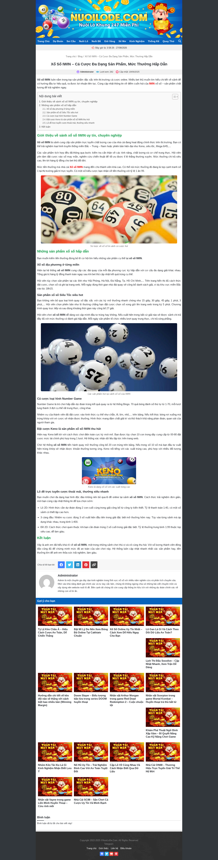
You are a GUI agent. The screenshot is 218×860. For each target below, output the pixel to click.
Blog (80, 56)
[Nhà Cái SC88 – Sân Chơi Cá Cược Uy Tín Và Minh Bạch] (91, 786)
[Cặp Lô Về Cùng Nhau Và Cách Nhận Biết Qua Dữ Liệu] (127, 752)
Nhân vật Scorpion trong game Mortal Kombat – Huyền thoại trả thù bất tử (161, 698)
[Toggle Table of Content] (173, 97)
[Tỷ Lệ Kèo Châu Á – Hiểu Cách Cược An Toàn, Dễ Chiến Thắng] (55, 616)
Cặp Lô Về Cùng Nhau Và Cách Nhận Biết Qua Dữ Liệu (125, 768)
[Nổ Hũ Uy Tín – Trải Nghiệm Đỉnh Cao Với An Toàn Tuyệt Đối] (91, 752)
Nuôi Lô (83, 41)
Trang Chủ (43, 41)
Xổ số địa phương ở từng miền (60, 109)
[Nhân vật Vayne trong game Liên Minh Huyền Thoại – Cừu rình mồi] (55, 786)
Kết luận (46, 126)
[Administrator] (46, 581)
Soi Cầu (71, 41)
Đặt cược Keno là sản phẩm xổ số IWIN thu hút (67, 119)
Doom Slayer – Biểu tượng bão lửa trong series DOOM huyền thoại (90, 698)
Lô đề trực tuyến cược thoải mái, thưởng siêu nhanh (70, 123)
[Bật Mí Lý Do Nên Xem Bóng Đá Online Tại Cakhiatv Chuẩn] (91, 616)
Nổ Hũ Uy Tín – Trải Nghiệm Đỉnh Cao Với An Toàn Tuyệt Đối (90, 768)
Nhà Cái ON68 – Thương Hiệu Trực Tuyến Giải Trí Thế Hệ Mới (163, 768)
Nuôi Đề (96, 41)
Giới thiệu (103, 848)
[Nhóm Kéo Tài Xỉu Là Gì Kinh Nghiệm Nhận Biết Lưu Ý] (55, 752)
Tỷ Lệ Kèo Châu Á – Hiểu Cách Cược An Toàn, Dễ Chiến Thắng (53, 632)
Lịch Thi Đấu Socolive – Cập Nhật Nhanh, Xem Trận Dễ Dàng (162, 664)
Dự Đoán (58, 41)
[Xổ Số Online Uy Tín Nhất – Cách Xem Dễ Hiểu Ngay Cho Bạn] (127, 616)
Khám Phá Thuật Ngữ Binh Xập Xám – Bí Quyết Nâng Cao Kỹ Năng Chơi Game (162, 733)
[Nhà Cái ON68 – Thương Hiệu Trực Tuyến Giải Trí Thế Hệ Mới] (163, 752)
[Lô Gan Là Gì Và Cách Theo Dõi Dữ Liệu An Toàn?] (163, 616)
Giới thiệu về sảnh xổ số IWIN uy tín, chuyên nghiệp (69, 101)
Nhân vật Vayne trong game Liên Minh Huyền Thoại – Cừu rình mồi (54, 803)
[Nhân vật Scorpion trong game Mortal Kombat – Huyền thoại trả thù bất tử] (163, 682)
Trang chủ (71, 56)
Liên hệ (114, 848)
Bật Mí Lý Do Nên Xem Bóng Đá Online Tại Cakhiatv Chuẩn (91, 632)
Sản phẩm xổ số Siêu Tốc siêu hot (62, 112)
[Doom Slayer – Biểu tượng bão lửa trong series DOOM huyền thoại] (91, 682)
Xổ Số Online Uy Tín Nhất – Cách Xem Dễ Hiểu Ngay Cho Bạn (126, 632)
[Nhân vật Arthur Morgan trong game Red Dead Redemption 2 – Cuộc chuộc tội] (127, 682)
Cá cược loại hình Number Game (61, 116)
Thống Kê (153, 41)
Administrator (68, 575)
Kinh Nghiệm (136, 41)
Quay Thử (168, 41)
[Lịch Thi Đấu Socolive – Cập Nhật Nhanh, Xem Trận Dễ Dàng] (163, 647)
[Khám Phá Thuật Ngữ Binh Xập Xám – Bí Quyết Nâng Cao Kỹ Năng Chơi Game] (163, 717)
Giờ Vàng (109, 41)
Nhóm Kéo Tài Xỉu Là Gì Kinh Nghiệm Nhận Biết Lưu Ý (55, 768)
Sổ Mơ (122, 41)
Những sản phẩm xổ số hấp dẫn (59, 105)
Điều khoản (125, 848)
